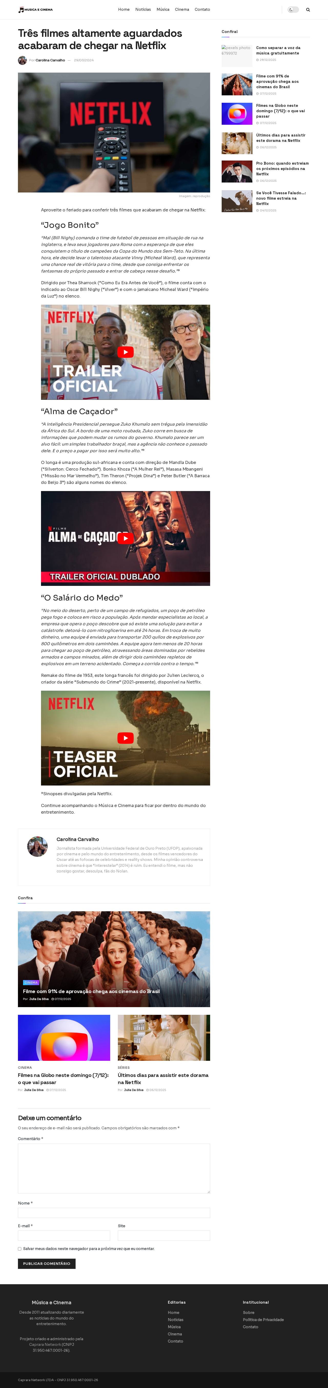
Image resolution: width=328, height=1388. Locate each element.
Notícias (143, 9)
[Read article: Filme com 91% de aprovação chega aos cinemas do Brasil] (114, 959)
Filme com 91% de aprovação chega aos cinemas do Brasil (91, 991)
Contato (202, 9)
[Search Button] (308, 9)
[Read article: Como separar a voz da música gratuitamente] (237, 56)
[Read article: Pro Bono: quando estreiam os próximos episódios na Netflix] (237, 172)
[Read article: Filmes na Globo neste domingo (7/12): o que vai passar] (64, 1038)
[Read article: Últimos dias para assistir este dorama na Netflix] (164, 1038)
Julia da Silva (39, 999)
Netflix (197, 210)
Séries (124, 1067)
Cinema (182, 9)
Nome (25, 1203)
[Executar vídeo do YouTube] (125, 352)
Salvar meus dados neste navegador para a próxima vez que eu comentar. (89, 1248)
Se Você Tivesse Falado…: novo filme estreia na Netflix (281, 198)
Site (121, 1226)
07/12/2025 (62, 999)
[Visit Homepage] (50, 9)
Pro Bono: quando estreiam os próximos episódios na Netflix (282, 168)
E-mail (25, 1225)
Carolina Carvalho (50, 60)
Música (163, 9)
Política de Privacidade (263, 1319)
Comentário (31, 1138)
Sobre (248, 1312)
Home (124, 9)
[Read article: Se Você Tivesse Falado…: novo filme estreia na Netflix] (237, 201)
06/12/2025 (157, 1090)
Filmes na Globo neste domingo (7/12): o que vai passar (280, 111)
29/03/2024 (84, 60)
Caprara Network (45, 1344)
